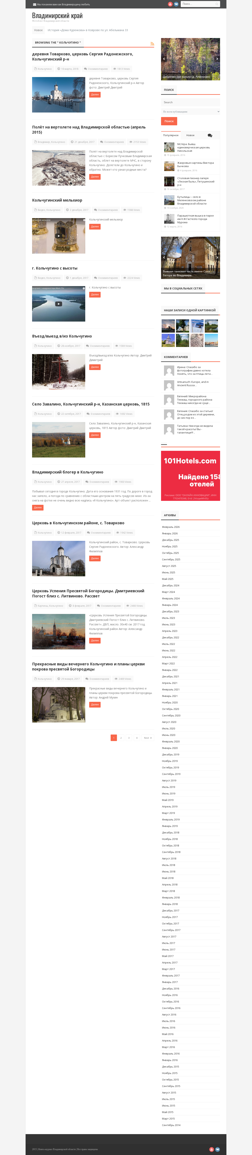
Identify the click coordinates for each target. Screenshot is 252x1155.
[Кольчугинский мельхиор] (58, 236)
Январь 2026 (170, 533)
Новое (190, 135)
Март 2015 (168, 1118)
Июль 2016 (168, 1021)
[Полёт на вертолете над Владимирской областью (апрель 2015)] (58, 168)
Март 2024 (168, 592)
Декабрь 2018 (170, 832)
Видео (41, 210)
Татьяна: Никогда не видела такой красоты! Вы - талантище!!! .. (195, 429)
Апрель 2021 (169, 683)
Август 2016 (169, 1014)
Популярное (171, 135)
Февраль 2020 (171, 741)
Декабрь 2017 (170, 910)
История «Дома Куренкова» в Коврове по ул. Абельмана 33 (88, 30)
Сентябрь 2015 (171, 1086)
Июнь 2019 (168, 793)
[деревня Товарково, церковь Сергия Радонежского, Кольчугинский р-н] (58, 95)
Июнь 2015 (168, 1105)
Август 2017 (169, 936)
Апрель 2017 (169, 962)
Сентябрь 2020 (171, 715)
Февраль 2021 (171, 689)
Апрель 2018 (169, 884)
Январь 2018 (170, 904)
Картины (43, 605)
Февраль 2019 (171, 819)
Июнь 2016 (168, 1027)
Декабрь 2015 (170, 1066)
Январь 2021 (170, 696)
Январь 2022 (170, 670)
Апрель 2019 (169, 806)
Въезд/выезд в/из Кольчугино (62, 336)
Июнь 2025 (168, 572)
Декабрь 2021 (170, 676)
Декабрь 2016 (170, 988)
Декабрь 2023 (170, 611)
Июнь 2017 (168, 949)
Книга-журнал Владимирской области (57, 1149)
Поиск (169, 121)
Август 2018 (169, 858)
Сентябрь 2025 (171, 559)
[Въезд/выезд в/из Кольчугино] (58, 372)
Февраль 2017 (171, 975)
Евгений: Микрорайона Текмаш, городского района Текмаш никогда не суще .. (194, 399)
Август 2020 (169, 722)
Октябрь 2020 (170, 709)
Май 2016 (167, 1034)
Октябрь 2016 (170, 1001)
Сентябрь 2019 (171, 774)
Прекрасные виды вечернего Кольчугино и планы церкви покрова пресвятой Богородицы (88, 666)
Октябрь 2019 (170, 767)
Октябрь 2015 (170, 1079)
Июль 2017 (168, 943)
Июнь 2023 (168, 624)
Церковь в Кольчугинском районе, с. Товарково (78, 522)
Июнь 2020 (168, 735)
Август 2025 (169, 566)
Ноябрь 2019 (170, 761)
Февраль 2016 (171, 1053)
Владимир (44, 142)
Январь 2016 (170, 1060)
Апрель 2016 (169, 1040)
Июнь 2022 (168, 650)
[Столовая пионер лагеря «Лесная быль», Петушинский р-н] (169, 181)
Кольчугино (45, 69)
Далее (95, 94)
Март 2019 (168, 813)
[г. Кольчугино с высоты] (58, 304)
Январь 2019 (170, 826)
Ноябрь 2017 (170, 917)
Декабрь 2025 (170, 540)
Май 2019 (167, 800)
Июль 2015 (168, 1099)
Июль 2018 (168, 865)
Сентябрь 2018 (171, 852)
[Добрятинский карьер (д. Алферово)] (190, 59)
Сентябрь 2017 (171, 930)
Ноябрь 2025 (170, 546)
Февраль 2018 (171, 897)
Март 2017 (168, 969)
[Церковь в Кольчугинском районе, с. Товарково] (58, 558)
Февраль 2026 (171, 527)
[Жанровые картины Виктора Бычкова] (169, 166)
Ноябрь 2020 (170, 702)
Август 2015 (169, 1092)
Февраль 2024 (171, 598)
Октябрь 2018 (170, 845)
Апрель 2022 (169, 657)
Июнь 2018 (168, 871)
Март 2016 (168, 1047)
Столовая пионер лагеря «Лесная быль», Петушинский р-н (195, 181)
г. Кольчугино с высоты (54, 268)
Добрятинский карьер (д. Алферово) (186, 76)
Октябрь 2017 (170, 923)
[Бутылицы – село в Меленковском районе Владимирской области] (169, 200)
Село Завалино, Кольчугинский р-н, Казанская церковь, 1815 (91, 404)
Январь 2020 (170, 748)
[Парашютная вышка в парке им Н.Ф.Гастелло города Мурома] (169, 219)
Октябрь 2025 (170, 553)
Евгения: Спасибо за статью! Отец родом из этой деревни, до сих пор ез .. (196, 414)
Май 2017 (167, 956)
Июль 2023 (168, 618)
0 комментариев (97, 69)
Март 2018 (168, 891)
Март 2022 (168, 663)
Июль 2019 (168, 787)
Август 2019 (169, 780)
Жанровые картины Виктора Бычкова (195, 164)
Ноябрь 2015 (170, 1073)
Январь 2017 (170, 982)
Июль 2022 (168, 644)
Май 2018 (167, 878)
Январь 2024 (170, 605)
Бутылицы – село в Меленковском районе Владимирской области (192, 200)
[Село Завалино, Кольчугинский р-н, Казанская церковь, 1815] (58, 440)
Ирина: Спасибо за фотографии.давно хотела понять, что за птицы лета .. (194, 370)
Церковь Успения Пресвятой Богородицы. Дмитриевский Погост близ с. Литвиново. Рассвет (88, 593)
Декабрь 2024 (170, 585)
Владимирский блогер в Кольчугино (67, 472)
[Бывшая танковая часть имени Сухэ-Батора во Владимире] (190, 258)
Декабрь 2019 (170, 754)
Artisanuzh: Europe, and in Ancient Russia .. (193, 383)
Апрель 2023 (169, 631)
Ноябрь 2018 (170, 839)
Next (147, 737)
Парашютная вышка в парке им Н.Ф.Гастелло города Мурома (195, 219)
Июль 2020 (168, 728)
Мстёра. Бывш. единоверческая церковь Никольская (193, 147)
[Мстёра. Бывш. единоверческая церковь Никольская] (169, 147)
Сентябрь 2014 (171, 1125)
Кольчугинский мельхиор (57, 200)
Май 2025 (167, 579)
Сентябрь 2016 (171, 1008)
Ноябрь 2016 (170, 995)
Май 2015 (167, 1112)
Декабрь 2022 (170, 637)
